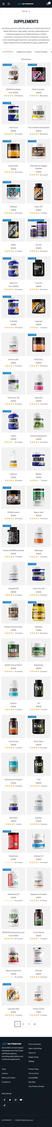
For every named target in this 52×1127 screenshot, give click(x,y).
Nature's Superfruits (13, 970)
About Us (32, 1053)
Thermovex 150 (13, 398)
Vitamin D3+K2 (38, 1009)
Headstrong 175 (13, 894)
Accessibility (33, 1078)
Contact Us (6, 1082)
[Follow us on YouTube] (21, 1100)
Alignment (39, 398)
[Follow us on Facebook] (4, 1100)
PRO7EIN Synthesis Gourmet (13, 932)
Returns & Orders (8, 1078)
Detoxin (13, 703)
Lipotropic (38, 321)
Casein (13, 436)
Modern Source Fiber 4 (13, 665)
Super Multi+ (13, 166)
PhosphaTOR (13, 588)
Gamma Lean (13, 359)
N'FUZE (39, 245)
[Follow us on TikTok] (4, 1105)
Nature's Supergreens (38, 436)
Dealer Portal (33, 1057)
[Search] (9, 4)
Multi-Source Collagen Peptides (38, 167)
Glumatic (38, 970)
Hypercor (13, 474)
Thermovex (13, 127)
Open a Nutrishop (35, 1048)
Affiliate (31, 1061)
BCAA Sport (38, 741)
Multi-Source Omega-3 (13, 779)
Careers (5, 1073)
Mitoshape (39, 550)
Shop (4, 1069)
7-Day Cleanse (38, 932)
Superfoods (38, 665)
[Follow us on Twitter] (10, 1100)
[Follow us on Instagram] (15, 1100)
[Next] (34, 1024)
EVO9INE (13, 321)
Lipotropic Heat (13, 1009)
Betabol (38, 474)
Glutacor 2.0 (38, 856)
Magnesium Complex (38, 894)
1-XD (39, 779)
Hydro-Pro (13, 283)
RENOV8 (38, 627)
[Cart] (47, 4)
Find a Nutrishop (34, 1044)
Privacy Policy (33, 1069)
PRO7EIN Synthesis (13, 89)
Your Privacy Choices (36, 1086)
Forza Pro (38, 283)
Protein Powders (41, 52)
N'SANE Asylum (13, 512)
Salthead (13, 207)
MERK (13, 245)
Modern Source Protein (13, 627)
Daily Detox (38, 359)
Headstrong (13, 856)
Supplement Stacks (24, 52)
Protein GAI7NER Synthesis (13, 550)
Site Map (31, 1082)
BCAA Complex (39, 89)
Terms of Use (33, 1073)
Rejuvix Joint (38, 512)
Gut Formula (13, 741)
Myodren (38, 818)
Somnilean (13, 818)
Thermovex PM (39, 588)
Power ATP (38, 207)
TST (38, 703)
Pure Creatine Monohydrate (38, 127)
